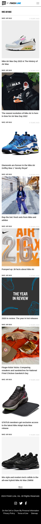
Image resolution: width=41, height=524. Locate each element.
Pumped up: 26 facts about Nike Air (18, 269)
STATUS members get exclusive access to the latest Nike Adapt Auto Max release (20, 425)
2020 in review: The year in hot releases (20, 318)
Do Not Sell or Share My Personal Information (20, 511)
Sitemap (34, 513)
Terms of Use (23, 513)
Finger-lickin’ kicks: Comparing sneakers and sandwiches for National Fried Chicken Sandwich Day (19, 370)
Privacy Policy (9, 513)
